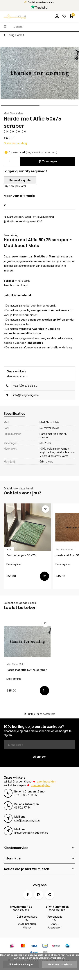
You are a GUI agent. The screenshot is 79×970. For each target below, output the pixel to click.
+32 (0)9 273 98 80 (25, 385)
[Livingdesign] (15, 16)
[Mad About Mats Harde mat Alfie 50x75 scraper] (27, 641)
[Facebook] (27, 894)
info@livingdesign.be (26, 395)
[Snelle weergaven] (44, 576)
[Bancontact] (45, 946)
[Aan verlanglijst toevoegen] (5, 205)
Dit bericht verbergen (20, 964)
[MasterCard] (23, 946)
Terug (11, 35)
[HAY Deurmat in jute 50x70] (27, 527)
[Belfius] (56, 946)
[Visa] (34, 946)
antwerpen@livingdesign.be (31, 832)
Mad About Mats (13, 113)
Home (19, 35)
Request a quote (20, 180)
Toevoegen (49, 161)
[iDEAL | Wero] (12, 946)
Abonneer (39, 756)
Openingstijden (46, 781)
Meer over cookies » (60, 964)
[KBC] (67, 946)
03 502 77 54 (22, 807)
